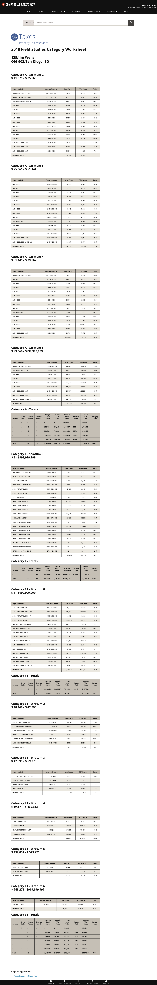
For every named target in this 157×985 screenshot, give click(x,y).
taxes (26, 36)
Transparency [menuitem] (57, 11)
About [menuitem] (126, 11)
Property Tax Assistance (33, 43)
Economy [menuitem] (76, 11)
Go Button (131, 22)
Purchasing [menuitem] (93, 11)
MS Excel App (32, 976)
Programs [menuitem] (111, 11)
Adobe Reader (19, 976)
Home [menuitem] (29, 11)
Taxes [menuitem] (40, 11)
